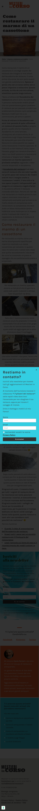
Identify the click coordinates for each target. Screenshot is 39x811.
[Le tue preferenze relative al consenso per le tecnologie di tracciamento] (3, 807)
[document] (19, 405)
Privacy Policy (9, 435)
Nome (5, 417)
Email (5, 425)
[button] (36, 369)
